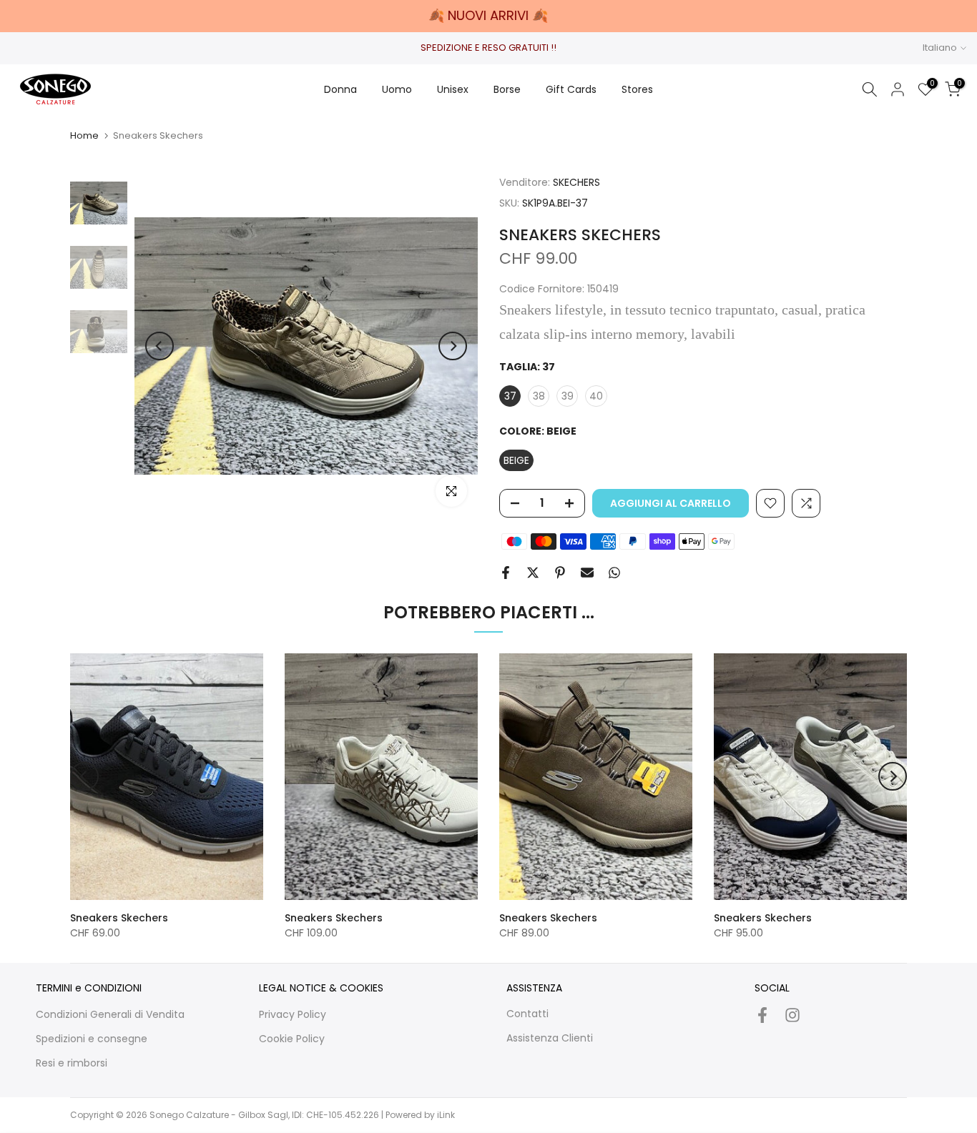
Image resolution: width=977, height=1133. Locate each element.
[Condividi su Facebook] (505, 572)
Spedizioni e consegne (91, 1038)
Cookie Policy (292, 1038)
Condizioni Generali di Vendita (110, 1014)
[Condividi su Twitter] (532, 572)
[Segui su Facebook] (762, 1014)
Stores (637, 89)
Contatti (527, 1013)
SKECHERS (576, 182)
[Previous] (159, 346)
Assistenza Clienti (549, 1038)
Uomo (397, 89)
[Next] (452, 346)
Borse (507, 89)
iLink (446, 1115)
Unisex (452, 89)
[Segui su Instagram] (792, 1014)
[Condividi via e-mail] (587, 572)
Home (84, 135)
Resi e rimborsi (71, 1063)
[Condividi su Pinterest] (560, 572)
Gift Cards (571, 89)
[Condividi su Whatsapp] (614, 572)
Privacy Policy (292, 1014)
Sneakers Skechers (119, 918)
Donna (340, 89)
